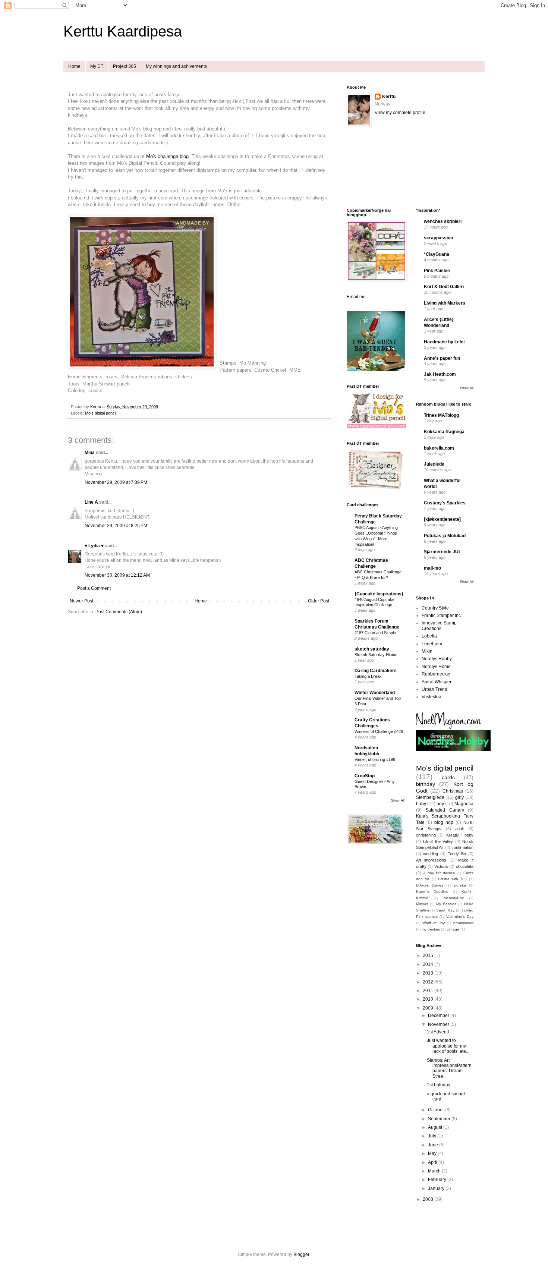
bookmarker (463, 923)
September (439, 1118)
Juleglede (434, 464)
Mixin (427, 651)
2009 (428, 1008)
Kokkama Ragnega (444, 431)
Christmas (453, 791)
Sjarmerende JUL (442, 551)
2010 (428, 999)
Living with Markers (444, 303)
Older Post (318, 601)
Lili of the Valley (438, 841)
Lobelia (429, 636)
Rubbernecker (436, 674)
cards (448, 777)
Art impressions (431, 860)
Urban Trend (434, 689)
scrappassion (438, 237)
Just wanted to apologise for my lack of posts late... (448, 1046)
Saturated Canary (444, 810)
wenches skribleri (443, 221)
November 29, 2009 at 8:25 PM (116, 525)
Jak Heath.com (440, 374)
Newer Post (81, 601)
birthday (425, 784)
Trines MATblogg (441, 415)
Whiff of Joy (433, 923)
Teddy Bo (457, 853)
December (439, 1015)
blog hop (443, 822)
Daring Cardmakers (376, 670)
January (436, 1188)
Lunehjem (432, 643)
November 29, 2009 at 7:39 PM (116, 482)
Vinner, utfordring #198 (375, 759)
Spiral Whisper (436, 681)
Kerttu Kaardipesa (122, 31)
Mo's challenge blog (167, 156)
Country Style (435, 608)
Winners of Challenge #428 (379, 731)
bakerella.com (439, 448)
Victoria (441, 866)
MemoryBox (454, 898)
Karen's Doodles (432, 892)
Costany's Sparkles (445, 503)
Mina (90, 452)
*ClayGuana (436, 254)
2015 (428, 955)
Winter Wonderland (375, 692)
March (435, 1171)
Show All (397, 800)
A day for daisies (438, 873)
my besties (431, 929)
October (436, 1109)
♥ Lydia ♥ (94, 545)
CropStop (365, 775)
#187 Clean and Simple (375, 632)
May (433, 1153)
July (432, 1136)
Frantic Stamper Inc (441, 615)
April (433, 1162)
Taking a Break (368, 676)
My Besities (446, 904)
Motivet (422, 904)
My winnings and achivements (176, 66)
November (439, 1024)
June (433, 1144)
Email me (356, 296)
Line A (91, 502)
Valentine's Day (459, 916)
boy (440, 803)
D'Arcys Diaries (429, 885)
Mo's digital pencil (100, 413)
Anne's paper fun (442, 358)
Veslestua (431, 696)
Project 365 (124, 66)
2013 (428, 973)
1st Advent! (438, 1032)
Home (74, 66)
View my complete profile (400, 112)
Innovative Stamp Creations (439, 625)
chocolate (464, 866)
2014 (428, 964)
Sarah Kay (445, 910)
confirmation (462, 847)
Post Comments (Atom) (118, 611)
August (435, 1127)
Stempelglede (430, 797)
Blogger (301, 1254)
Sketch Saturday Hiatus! (377, 654)
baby (421, 803)
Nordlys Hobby (437, 658)
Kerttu (389, 96)
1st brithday (438, 1084)
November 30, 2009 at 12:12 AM (117, 575)
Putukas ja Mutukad (445, 535)
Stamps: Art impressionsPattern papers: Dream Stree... (449, 1068)
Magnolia (463, 803)
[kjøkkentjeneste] (442, 519)
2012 (428, 982)
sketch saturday (372, 649)
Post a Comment (94, 588)
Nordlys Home (436, 666)
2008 (428, 1199)
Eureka (460, 885)
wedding (430, 853)
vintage (453, 929)
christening (426, 835)
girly (459, 797)
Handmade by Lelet (444, 341)
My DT (96, 66)
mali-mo (432, 568)
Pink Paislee (437, 270)
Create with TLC (452, 879)
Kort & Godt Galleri (444, 286)
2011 (428, 990)
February (437, 1179)
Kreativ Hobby (459, 835)
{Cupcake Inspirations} (379, 593)
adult (459, 829)
